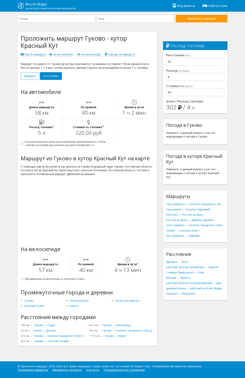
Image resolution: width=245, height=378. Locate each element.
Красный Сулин (34, 306)
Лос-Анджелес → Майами (182, 235)
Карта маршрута (35, 54)
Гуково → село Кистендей (51, 341)
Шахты (74, 306)
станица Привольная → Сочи (185, 272)
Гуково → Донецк (44, 330)
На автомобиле (62, 54)
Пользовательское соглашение (124, 370)
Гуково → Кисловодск (116, 325)
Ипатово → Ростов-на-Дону (184, 214)
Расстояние (51, 76)
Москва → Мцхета (178, 278)
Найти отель (217, 6)
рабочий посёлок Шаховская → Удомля (192, 267)
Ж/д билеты (186, 6)
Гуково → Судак (44, 325)
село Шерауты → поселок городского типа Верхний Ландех (195, 204)
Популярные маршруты (33, 370)
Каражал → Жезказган (180, 293)
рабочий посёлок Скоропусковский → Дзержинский (195, 283)
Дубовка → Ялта (177, 262)
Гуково (28, 300)
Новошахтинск (79, 300)
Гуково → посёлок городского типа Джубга (128, 330)
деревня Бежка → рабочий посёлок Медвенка (195, 288)
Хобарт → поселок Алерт (182, 230)
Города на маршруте (121, 54)
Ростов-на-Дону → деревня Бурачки (189, 220)
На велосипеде (90, 54)
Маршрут (30, 76)
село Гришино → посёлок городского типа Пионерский (195, 225)
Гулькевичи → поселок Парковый (188, 209)
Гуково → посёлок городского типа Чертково (60, 336)
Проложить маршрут (202, 18)
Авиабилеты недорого (67, 370)
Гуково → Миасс (115, 336)
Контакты (92, 370)
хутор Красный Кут (127, 300)
